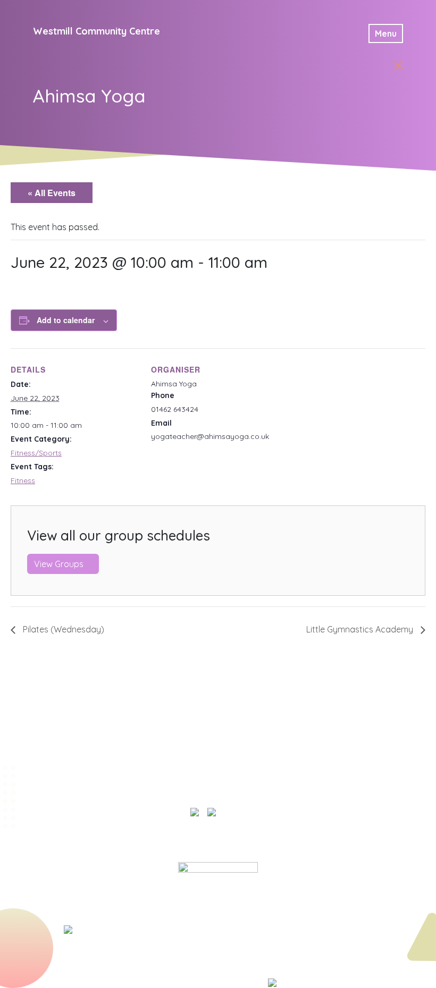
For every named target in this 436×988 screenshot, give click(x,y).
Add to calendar (66, 320)
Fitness (23, 480)
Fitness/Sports (36, 453)
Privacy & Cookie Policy (230, 843)
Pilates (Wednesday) (62, 629)
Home (160, 843)
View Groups (60, 564)
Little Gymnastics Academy (360, 629)
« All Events (52, 193)
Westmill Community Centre (96, 31)
